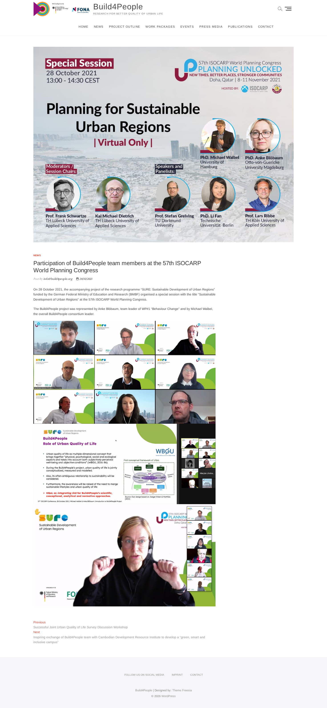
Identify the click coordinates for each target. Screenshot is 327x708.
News (99, 26)
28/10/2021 (85, 279)
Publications (240, 26)
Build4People (118, 6)
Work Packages (160, 26)
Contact (266, 26)
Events (187, 26)
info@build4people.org (57, 279)
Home (83, 26)
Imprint (177, 674)
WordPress (168, 696)
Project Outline (124, 26)
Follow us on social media (144, 674)
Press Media (211, 26)
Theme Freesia (182, 690)
